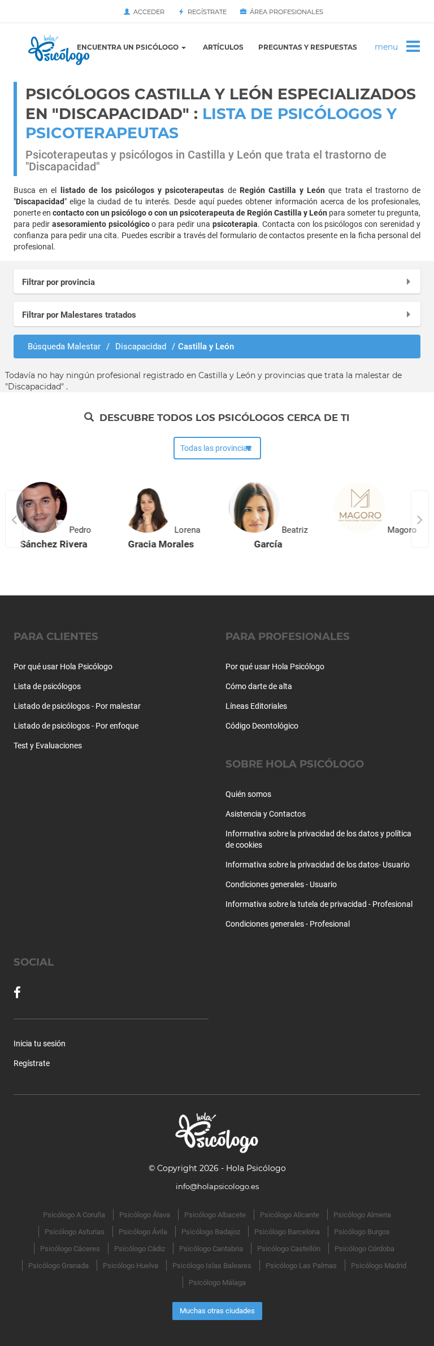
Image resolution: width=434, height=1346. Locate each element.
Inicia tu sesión (40, 1043)
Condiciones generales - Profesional (287, 923)
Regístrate (205, 12)
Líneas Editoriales (256, 706)
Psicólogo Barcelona (287, 1231)
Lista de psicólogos (47, 686)
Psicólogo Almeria (362, 1215)
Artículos (223, 47)
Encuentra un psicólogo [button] (128, 47)
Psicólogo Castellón (288, 1248)
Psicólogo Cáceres (70, 1248)
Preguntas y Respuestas (307, 47)
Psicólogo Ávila (143, 1231)
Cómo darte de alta (258, 686)
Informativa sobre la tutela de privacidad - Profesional (319, 904)
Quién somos (248, 794)
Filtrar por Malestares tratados (79, 315)
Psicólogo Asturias (75, 1231)
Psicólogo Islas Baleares (211, 1265)
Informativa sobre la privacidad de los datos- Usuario (317, 864)
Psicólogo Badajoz (210, 1231)
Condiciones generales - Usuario (281, 884)
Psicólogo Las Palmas (301, 1265)
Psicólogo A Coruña (74, 1215)
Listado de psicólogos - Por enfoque (76, 725)
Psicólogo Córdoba (364, 1248)
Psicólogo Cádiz (139, 1248)
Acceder (147, 12)
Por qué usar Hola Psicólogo (63, 666)
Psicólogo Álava (144, 1215)
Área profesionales (284, 12)
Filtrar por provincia (58, 282)
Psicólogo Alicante (289, 1215)
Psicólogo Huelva (130, 1265)
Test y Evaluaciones (48, 745)
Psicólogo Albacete (215, 1215)
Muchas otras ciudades (217, 1310)
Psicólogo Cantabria (211, 1248)
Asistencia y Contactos (265, 813)
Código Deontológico (261, 725)
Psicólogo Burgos (362, 1231)
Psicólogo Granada (58, 1265)
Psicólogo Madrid (378, 1265)
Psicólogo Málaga (217, 1282)
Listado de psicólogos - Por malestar (77, 706)
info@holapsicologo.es (217, 1186)
